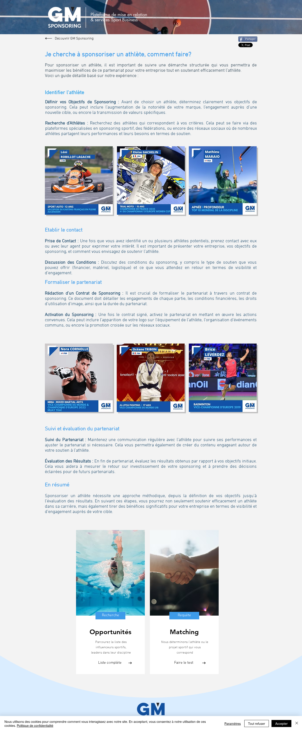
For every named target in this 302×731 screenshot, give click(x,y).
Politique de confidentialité (35, 725)
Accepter (281, 723)
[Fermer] (296, 723)
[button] (184, 573)
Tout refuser (256, 723)
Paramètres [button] (232, 723)
